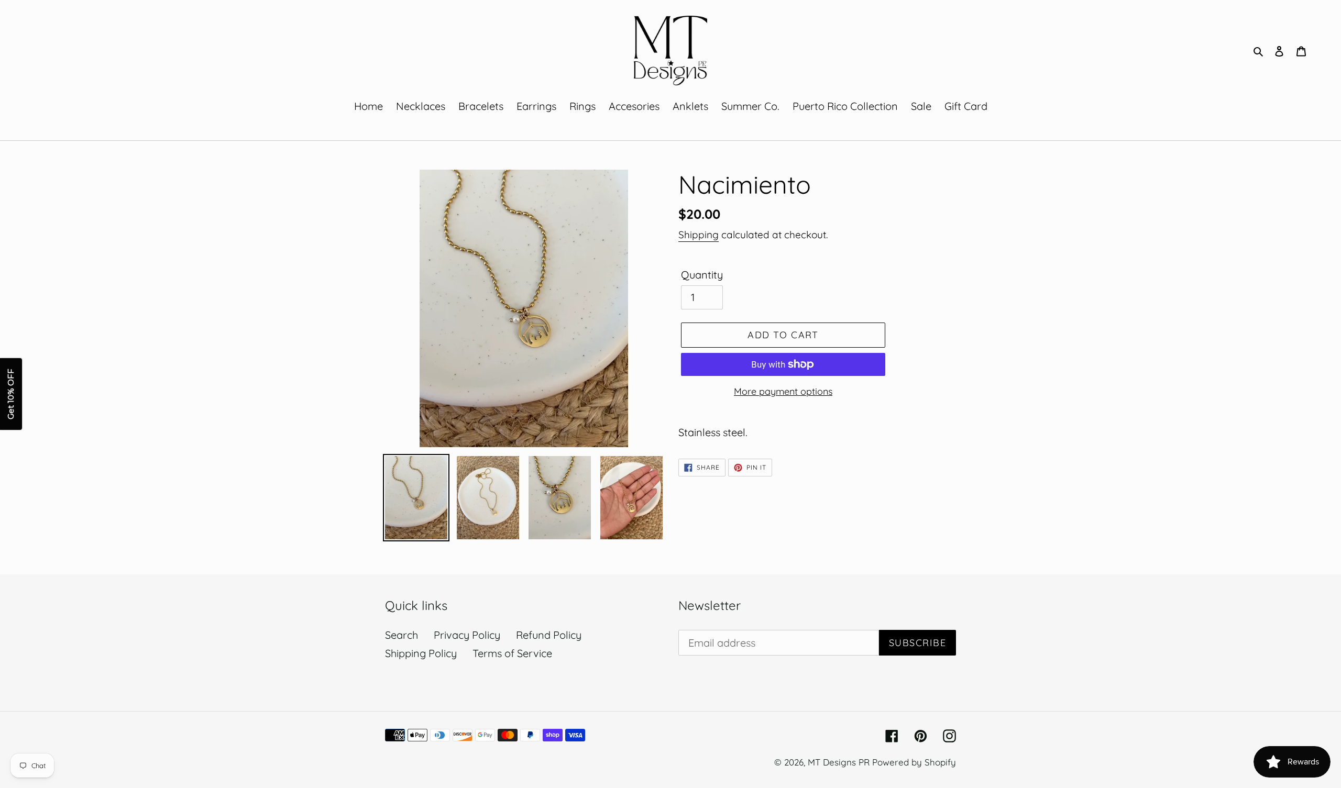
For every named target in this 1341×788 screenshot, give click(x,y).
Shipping (698, 234)
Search (401, 634)
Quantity (702, 274)
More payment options (783, 391)
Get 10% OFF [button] (11, 394)
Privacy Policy (467, 634)
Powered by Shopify (914, 762)
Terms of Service (512, 653)
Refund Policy (548, 634)
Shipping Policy (421, 653)
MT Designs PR (839, 762)
